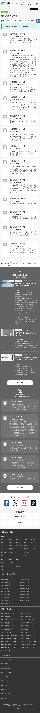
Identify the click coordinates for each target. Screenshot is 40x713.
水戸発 (33, 539)
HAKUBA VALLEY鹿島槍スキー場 (24, 341)
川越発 (10, 542)
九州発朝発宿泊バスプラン (8, 647)
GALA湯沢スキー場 (20, 306)
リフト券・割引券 (5, 650)
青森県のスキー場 (5, 579)
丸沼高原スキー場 (31, 263)
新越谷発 (11, 549)
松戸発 (25, 539)
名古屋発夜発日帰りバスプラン (28, 635)
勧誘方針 (20, 522)
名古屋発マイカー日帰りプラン (28, 641)
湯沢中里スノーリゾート (31, 302)
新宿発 (3, 539)
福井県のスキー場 (5, 594)
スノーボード (26, 290)
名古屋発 (11, 563)
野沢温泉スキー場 (29, 294)
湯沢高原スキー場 (20, 304)
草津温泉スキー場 (20, 317)
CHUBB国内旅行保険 (20, 516)
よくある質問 (4, 676)
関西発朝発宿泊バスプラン (27, 629)
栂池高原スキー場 (20, 300)
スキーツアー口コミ (6, 265)
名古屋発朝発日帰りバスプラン (9, 635)
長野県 (27, 317)
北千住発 (3, 552)
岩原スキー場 (29, 306)
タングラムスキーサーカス (22, 315)
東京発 (3, 542)
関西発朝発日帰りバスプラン (8, 626)
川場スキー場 (30, 292)
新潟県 (35, 319)
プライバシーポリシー (7, 693)
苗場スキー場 (18, 368)
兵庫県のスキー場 (5, 597)
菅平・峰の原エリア (20, 319)
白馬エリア (32, 317)
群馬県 (22, 263)
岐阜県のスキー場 (24, 591)
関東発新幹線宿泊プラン (7, 623)
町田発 (3, 549)
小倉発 (18, 563)
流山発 (25, 545)
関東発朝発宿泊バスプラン (8, 616)
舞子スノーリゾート (20, 310)
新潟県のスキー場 (5, 591)
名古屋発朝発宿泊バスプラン (8, 638)
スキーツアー (7, 21)
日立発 (33, 542)
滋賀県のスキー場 (24, 594)
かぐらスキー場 (30, 310)
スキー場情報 (19, 21)
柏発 (25, 542)
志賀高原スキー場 (20, 294)
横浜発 (18, 539)
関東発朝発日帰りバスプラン (8, 613)
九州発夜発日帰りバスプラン (27, 644)
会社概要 (3, 689)
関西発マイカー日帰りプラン (27, 632)
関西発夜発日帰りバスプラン (27, 626)
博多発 (18, 566)
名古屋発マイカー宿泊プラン (8, 641)
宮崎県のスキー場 (5, 603)
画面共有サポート (20, 708)
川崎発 (18, 542)
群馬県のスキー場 (24, 585)
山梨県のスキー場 (5, 588)
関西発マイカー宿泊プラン (8, 632)
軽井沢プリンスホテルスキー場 (23, 308)
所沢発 (10, 545)
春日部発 (11, 552)
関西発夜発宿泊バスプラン (8, 629)
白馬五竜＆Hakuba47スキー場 (23, 298)
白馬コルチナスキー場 (31, 300)
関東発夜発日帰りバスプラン (27, 613)
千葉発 (25, 555)
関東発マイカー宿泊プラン (8, 619)
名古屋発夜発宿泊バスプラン (27, 638)
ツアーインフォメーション (8, 659)
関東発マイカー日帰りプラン (27, 619)
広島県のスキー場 (5, 600)
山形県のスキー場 (5, 582)
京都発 (3, 566)
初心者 (17, 290)
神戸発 (3, 569)
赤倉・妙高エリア (20, 321)
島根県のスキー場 (24, 597)
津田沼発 (26, 552)
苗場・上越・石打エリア (31, 321)
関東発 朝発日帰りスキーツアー (9, 263)
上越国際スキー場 (29, 304)
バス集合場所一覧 (5, 655)
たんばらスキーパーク (21, 292)
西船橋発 (26, 549)
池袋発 (3, 545)
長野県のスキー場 (24, 588)
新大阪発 (3, 563)
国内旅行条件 (4, 685)
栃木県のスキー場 (5, 585)
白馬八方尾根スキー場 (21, 345)
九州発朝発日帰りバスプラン (8, 644)
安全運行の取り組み (6, 672)
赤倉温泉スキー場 (20, 296)
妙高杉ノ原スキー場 (30, 366)
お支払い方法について (7, 668)
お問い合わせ (4, 681)
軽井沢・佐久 (29, 319)
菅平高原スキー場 (20, 302)
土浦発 (33, 549)
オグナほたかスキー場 (21, 313)
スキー (21, 290)
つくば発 (33, 545)
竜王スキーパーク (20, 339)
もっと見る (20, 383)
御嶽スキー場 (18, 347)
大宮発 (10, 539)
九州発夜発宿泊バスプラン (27, 647)
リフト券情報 (30, 21)
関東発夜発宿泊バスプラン (27, 616)
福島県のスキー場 (24, 582)
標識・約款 (4, 698)
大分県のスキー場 (24, 600)
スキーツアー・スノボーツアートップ (11, 262)
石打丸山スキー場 (27, 370)
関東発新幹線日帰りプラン (27, 623)
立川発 (3, 555)
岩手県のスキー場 (24, 579)
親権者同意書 (4, 663)
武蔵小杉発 (19, 545)
